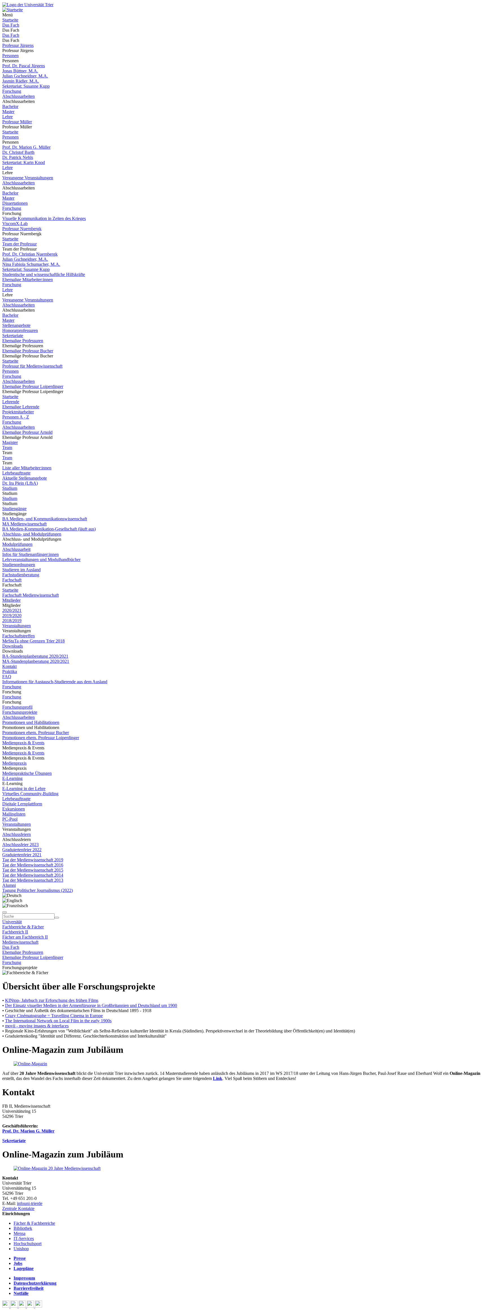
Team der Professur (19, 243)
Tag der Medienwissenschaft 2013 (32, 880)
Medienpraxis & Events (23, 742)
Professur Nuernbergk (22, 228)
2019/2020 (11, 615)
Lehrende (10, 401)
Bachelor (10, 106)
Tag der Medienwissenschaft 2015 (32, 870)
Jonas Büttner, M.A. (20, 70)
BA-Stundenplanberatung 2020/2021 (35, 656)
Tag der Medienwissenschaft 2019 (32, 859)
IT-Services (24, 1238)
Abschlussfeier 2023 (20, 844)
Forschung (11, 91)
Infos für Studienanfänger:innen (30, 554)
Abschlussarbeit (16, 549)
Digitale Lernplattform (22, 803)
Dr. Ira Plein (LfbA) (20, 483)
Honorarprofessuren (20, 330)
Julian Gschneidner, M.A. (25, 76)
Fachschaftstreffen (18, 635)
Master (8, 111)
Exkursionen (13, 809)
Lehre (7, 116)
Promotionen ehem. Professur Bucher (35, 732)
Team (7, 447)
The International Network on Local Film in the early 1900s (58, 1020)
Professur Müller (17, 121)
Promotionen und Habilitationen (30, 722)
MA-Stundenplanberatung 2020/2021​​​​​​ (35, 661)
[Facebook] (6, 1306)
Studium (9, 488)
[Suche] (4, 912)
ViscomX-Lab (15, 223)
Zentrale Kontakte (18, 1208)
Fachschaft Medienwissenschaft (30, 595)
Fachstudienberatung (20, 574)
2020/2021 (11, 610)
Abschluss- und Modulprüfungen (31, 534)
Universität (12, 921)
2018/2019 (11, 620)
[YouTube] (23, 1306)
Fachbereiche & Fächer (23, 926)
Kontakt (9, 666)
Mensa (19, 1233)
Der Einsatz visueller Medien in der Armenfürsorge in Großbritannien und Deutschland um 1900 (91, 1005)
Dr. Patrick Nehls (17, 157)
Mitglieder (11, 600)
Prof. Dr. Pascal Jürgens (23, 65)
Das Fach (10, 25)
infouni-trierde (29, 1203)
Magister (10, 442)
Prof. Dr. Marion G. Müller (26, 147)
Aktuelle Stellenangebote (24, 478)
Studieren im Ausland (21, 569)
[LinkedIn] (38, 1306)
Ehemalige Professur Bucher (27, 350)
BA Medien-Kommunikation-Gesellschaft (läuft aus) (49, 529)
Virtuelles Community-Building (30, 793)
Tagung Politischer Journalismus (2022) (37, 890)
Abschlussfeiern (16, 834)
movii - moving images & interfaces (37, 1025)
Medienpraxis (14, 763)
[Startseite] (27, 4)
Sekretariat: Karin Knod (23, 162)
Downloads (12, 646)
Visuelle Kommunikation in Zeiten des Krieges (44, 218)
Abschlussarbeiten (18, 96)
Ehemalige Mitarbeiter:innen (27, 279)
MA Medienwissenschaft (24, 523)
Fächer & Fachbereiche (34, 1223)
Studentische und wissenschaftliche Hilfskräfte (43, 274)
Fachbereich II (15, 932)
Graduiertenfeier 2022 (22, 849)
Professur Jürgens (18, 45)
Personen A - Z (15, 417)
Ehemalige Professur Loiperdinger (32, 386)
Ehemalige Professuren (22, 340)
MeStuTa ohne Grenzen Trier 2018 (33, 641)
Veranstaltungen (16, 625)
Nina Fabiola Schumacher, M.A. (31, 264)
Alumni (9, 885)
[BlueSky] (14, 1306)
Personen (10, 55)
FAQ (6, 676)
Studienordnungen (18, 564)
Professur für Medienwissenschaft (32, 366)
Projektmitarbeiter (18, 411)
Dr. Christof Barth (18, 152)
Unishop (21, 1248)
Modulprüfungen (17, 544)
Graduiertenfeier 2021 (22, 854)
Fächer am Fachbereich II (25, 937)
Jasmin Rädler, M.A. (20, 81)
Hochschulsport (28, 1243)
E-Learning (12, 778)
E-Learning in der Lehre (23, 788)
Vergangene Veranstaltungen (27, 177)
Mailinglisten (13, 814)
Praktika (9, 671)
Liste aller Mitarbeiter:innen (26, 467)
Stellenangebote (16, 325)
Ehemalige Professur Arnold (27, 432)
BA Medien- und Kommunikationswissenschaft (44, 518)
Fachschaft (11, 579)
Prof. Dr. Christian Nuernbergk (30, 254)
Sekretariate (12, 335)
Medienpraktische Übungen (27, 773)
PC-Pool (10, 819)
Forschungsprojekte (19, 712)
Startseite (10, 20)
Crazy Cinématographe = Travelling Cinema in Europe (54, 1015)
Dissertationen (15, 203)
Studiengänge (14, 508)
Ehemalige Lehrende (20, 406)
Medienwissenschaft (20, 942)
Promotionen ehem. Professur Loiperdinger (40, 737)
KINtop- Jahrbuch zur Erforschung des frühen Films (51, 1000)
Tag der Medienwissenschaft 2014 (32, 875)
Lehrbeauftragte (16, 473)
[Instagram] (31, 1306)
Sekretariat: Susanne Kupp (26, 86)
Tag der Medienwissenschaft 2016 (32, 864)
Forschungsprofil (17, 707)
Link (217, 1078)
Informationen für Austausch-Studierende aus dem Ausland (54, 681)
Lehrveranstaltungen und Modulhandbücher (41, 559)
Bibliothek (23, 1228)
